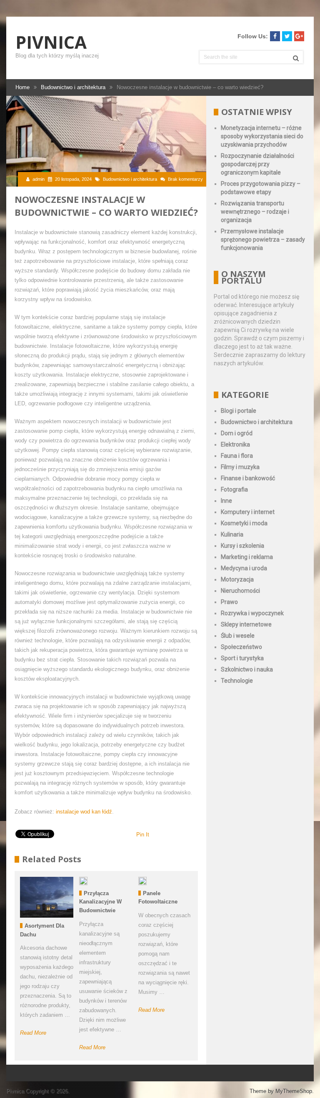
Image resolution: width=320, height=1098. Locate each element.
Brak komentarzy (185, 179)
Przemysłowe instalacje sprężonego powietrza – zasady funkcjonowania (263, 239)
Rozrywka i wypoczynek (252, 613)
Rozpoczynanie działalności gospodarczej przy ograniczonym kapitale (257, 164)
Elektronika (235, 444)
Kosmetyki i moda (244, 523)
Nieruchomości (240, 590)
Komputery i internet (248, 512)
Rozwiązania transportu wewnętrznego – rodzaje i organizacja (255, 211)
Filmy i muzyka (240, 467)
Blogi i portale (238, 410)
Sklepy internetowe (246, 624)
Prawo (229, 602)
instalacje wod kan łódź (84, 812)
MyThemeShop (293, 1091)
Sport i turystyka (242, 658)
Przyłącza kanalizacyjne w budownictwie (100, 902)
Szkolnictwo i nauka (247, 669)
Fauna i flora (237, 455)
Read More (33, 1033)
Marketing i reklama (247, 557)
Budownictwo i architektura (130, 179)
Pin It (142, 834)
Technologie (237, 680)
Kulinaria (232, 534)
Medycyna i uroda (244, 568)
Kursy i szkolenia (242, 545)
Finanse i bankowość (248, 478)
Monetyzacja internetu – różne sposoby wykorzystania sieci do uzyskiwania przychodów (262, 136)
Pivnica (51, 42)
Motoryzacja (237, 579)
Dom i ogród (236, 433)
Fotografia (234, 489)
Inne (226, 500)
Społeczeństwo (241, 647)
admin (38, 179)
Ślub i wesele (238, 635)
